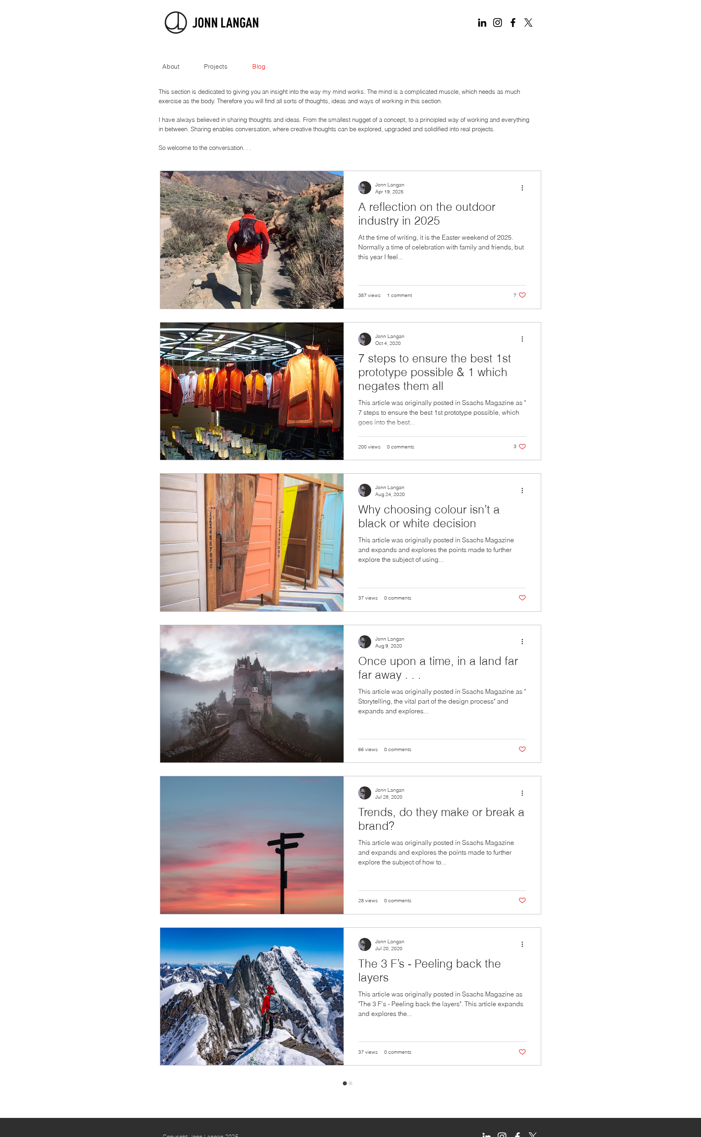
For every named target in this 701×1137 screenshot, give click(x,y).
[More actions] (525, 188)
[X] (528, 22)
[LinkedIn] (482, 22)
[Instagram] (497, 22)
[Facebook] (513, 22)
